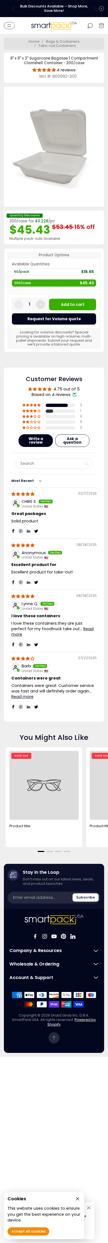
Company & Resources (35, 951)
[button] (31, 405)
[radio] (54, 273)
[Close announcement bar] (101, 8)
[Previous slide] (13, 8)
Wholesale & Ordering (34, 964)
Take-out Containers (57, 45)
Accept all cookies (28, 1231)
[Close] (89, 1207)
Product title (19, 826)
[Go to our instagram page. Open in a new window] (44, 936)
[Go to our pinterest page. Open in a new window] (63, 936)
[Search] (90, 25)
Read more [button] (22, 696)
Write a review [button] (36, 440)
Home (34, 41)
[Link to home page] (54, 919)
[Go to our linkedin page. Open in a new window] (73, 936)
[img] (23, 494)
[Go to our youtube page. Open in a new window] (54, 936)
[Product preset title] (44, 785)
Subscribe (85, 897)
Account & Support (31, 978)
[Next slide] (94, 8)
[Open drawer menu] (9, 25)
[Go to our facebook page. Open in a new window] (35, 936)
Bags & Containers (62, 41)
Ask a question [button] (72, 440)
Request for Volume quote (54, 319)
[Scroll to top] (54, 1038)
